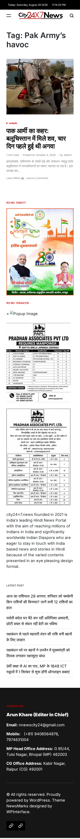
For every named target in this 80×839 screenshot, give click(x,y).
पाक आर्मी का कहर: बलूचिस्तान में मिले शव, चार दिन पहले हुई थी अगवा (36, 138)
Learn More (13, 178)
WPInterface (17, 811)
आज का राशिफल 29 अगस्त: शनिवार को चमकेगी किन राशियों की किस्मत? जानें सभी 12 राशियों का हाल (39, 602)
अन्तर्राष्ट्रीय (13, 123)
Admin (68, 155)
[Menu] (8, 15)
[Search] (72, 15)
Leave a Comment (37, 178)
